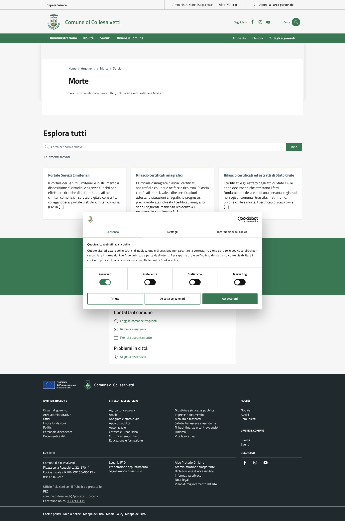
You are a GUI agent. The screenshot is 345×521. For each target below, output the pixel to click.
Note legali (182, 479)
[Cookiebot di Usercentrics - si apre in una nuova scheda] (240, 219)
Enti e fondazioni (54, 423)
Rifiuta (115, 298)
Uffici (46, 418)
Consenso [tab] (112, 232)
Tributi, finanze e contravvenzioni (197, 427)
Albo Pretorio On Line (189, 462)
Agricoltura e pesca (122, 410)
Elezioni (257, 38)
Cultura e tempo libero (124, 436)
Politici (47, 427)
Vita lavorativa (185, 436)
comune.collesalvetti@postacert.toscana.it (72, 496)
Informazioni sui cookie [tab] (232, 232)
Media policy (72, 513)
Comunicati (248, 418)
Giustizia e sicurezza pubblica (194, 410)
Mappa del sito (93, 513)
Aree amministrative (57, 414)
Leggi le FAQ (117, 462)
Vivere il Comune (130, 38)
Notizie (245, 410)
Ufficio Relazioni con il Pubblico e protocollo (72, 486)
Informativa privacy (188, 475)
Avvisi (245, 414)
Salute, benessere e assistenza (195, 423)
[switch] (150, 282)
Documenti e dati (54, 436)
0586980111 (76, 500)
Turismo (180, 431)
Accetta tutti (230, 298)
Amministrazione (63, 38)
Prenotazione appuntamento (128, 466)
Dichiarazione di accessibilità (194, 471)
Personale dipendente (57, 431)
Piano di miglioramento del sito (196, 484)
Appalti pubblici (119, 423)
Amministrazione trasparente (195, 466)
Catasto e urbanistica (123, 431)
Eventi (245, 444)
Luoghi (245, 440)
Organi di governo (55, 410)
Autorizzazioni (118, 427)
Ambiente (239, 38)
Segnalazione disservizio (125, 471)
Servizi (105, 38)
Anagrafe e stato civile (124, 418)
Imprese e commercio (189, 414)
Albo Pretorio (228, 4)
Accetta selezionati (172, 298)
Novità (88, 38)
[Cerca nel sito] (296, 22)
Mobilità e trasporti (188, 418)
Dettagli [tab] (172, 232)
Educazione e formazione (126, 440)
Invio (293, 146)
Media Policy (114, 513)
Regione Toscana (57, 5)
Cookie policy (52, 513)
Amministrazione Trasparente (192, 4)
